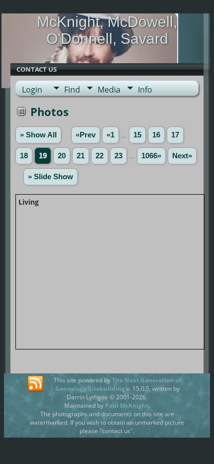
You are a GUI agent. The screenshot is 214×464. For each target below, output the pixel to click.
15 (137, 135)
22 (100, 156)
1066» (151, 156)
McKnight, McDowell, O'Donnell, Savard (107, 30)
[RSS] (35, 384)
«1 (110, 135)
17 (175, 135)
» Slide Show (50, 177)
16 (156, 135)
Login (32, 89)
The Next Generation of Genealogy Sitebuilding (118, 384)
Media (109, 89)
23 (118, 156)
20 (62, 156)
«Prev (86, 135)
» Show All (38, 135)
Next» (182, 156)
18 (24, 156)
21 (81, 156)
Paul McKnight (126, 405)
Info (145, 89)
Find (72, 89)
